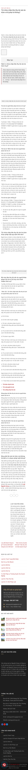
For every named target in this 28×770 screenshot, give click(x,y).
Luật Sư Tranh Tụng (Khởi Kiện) (10, 559)
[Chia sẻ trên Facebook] (11, 495)
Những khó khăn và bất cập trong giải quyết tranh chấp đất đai (16, 619)
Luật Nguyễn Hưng (14, 764)
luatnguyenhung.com (14, 720)
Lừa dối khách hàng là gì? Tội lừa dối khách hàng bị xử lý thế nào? (7, 545)
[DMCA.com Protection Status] (12, 683)
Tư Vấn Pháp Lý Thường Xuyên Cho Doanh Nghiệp (13, 575)
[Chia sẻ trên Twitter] (14, 495)
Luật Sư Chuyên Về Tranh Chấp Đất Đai (14, 738)
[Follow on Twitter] (7, 724)
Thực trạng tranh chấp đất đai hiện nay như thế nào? (15, 624)
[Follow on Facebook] (2, 724)
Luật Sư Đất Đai (5, 565)
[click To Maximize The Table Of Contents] (4, 52)
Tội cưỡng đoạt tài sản (9, 390)
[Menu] (2, 3)
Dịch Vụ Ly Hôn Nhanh (7, 562)
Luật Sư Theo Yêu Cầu (7, 579)
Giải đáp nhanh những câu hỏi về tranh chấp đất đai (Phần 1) (15, 634)
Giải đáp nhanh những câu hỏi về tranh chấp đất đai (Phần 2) (15, 629)
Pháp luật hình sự (5, 8)
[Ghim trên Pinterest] (17, 495)
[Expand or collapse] (3, 59)
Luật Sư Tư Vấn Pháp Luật (8, 582)
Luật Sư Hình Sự (5, 568)
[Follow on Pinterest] (5, 724)
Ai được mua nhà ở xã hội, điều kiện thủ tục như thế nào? (16, 639)
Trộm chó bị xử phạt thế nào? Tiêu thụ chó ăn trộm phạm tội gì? (21, 545)
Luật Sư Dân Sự (5, 571)
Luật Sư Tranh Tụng (8, 735)
